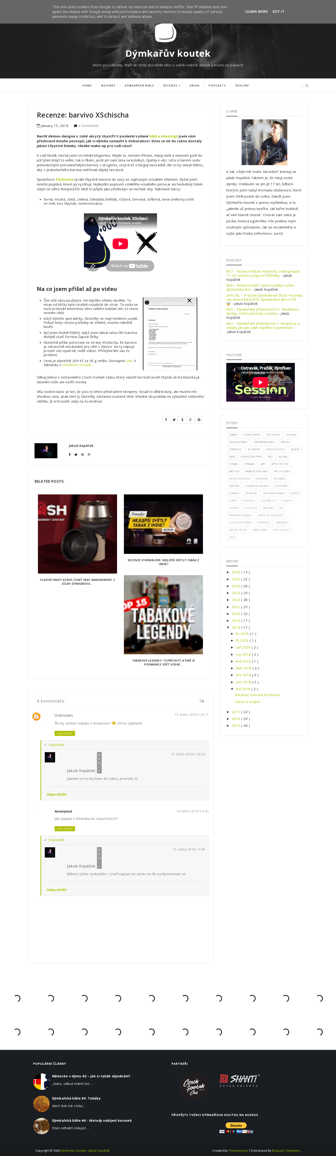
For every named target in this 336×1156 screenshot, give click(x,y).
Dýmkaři (249, 464)
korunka (261, 478)
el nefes (287, 500)
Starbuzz (235, 449)
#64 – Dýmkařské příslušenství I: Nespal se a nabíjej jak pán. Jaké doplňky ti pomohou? (263, 325)
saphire (234, 486)
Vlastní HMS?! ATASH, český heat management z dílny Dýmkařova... (77, 582)
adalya (295, 449)
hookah (291, 434)
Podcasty (217, 85)
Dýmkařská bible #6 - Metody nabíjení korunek (92, 1120)
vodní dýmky (251, 434)
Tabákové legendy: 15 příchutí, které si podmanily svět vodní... (163, 662)
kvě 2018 (244, 661)
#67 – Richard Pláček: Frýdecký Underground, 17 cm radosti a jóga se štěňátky (263, 273)
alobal (283, 456)
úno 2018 (244, 682)
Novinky (108, 85)
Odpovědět (65, 733)
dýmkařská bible (264, 442)
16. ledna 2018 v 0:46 (189, 849)
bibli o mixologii (163, 136)
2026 (236, 572)
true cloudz (281, 529)
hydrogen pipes (251, 456)
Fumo (233, 500)
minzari (268, 508)
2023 (236, 592)
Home (87, 85)
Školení (242, 85)
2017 (236, 711)
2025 (236, 579)
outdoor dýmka (240, 522)
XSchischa (64, 179)
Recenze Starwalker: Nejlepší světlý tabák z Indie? (163, 562)
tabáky (233, 434)
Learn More (256, 12)
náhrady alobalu (240, 515)
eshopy (234, 508)
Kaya (232, 456)
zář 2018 (244, 647)
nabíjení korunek (256, 471)
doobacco (268, 500)
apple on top (280, 464)
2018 (236, 627)
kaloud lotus (275, 449)
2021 (236, 606)
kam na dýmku (238, 442)
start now (260, 529)
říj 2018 (243, 640)
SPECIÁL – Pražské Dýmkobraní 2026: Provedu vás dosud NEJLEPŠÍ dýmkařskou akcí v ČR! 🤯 (264, 299)
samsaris (282, 522)
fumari (233, 464)
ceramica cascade (257, 486)
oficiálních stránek (76, 364)
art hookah (282, 471)
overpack (263, 522)
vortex (295, 493)
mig (270, 456)
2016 (236, 718)
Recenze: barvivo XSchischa (257, 694)
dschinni (281, 486)
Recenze (170, 85)
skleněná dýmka (273, 493)
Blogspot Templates (286, 1150)
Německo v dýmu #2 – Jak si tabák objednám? (91, 1076)
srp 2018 (244, 654)
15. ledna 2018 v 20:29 (188, 754)
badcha (234, 471)
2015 (236, 725)
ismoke (285, 442)
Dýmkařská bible (139, 85)
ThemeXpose (238, 1150)
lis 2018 (243, 633)
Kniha (195, 85)
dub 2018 (244, 668)
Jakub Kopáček (81, 770)
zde (129, 360)
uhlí (232, 537)
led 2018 (243, 689)
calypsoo (249, 500)
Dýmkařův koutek (168, 53)
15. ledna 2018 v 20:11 (191, 714)
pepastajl (251, 493)
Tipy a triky (273, 434)
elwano (234, 493)
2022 (236, 599)
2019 (236, 620)
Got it (278, 12)
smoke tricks (238, 529)
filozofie (251, 508)
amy (263, 464)
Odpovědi (56, 744)
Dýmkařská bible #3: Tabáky (76, 1098)
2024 (236, 586)
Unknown (64, 715)
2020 (236, 613)
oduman (279, 478)
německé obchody (270, 515)
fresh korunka (239, 478)
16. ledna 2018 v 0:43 (192, 811)
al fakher (254, 449)
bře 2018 (244, 675)
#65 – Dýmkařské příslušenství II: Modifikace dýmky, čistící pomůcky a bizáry (262, 311)
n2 (281, 508)
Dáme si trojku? (248, 701)
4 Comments (88, 125)
